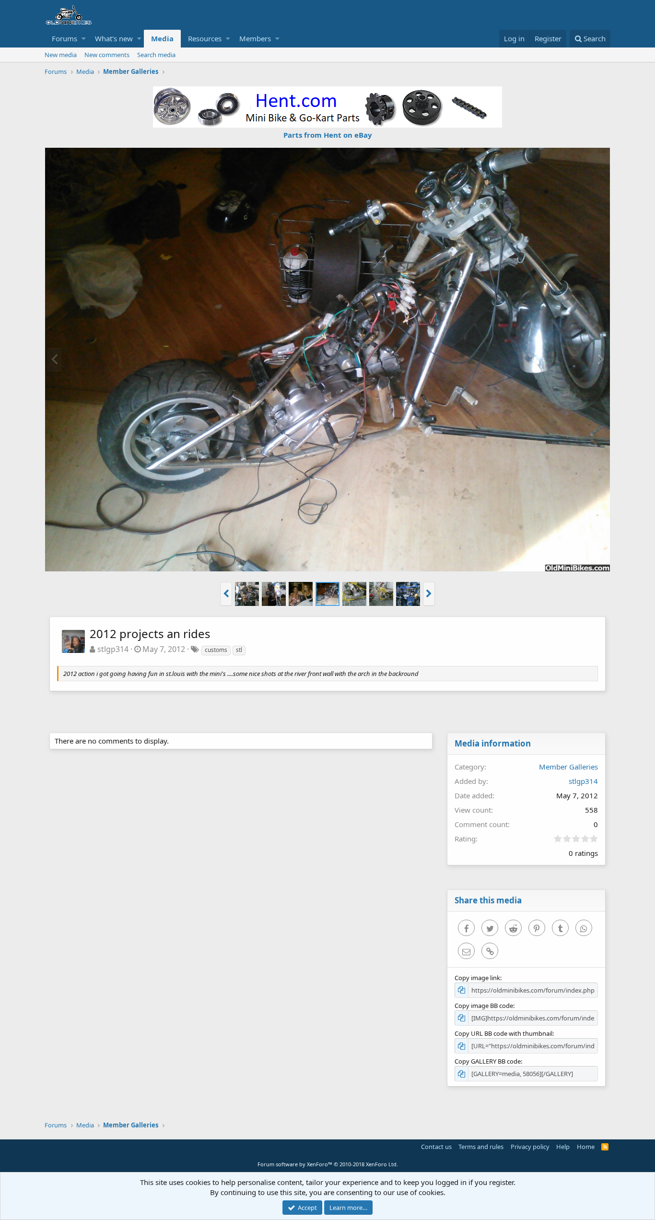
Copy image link (477, 977)
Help (563, 1146)
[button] (83, 38)
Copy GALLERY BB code (488, 1061)
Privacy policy (530, 1146)
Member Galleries (568, 766)
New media (61, 54)
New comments (106, 54)
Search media (156, 54)
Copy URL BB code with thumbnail (503, 1033)
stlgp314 (113, 649)
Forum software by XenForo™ (327, 1164)
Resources (205, 38)
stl (239, 650)
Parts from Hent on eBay (327, 135)
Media (162, 38)
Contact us (436, 1146)
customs (216, 650)
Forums (64, 38)
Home (586, 1146)
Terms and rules (480, 1146)
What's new (114, 38)
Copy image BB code (484, 1005)
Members (255, 38)
